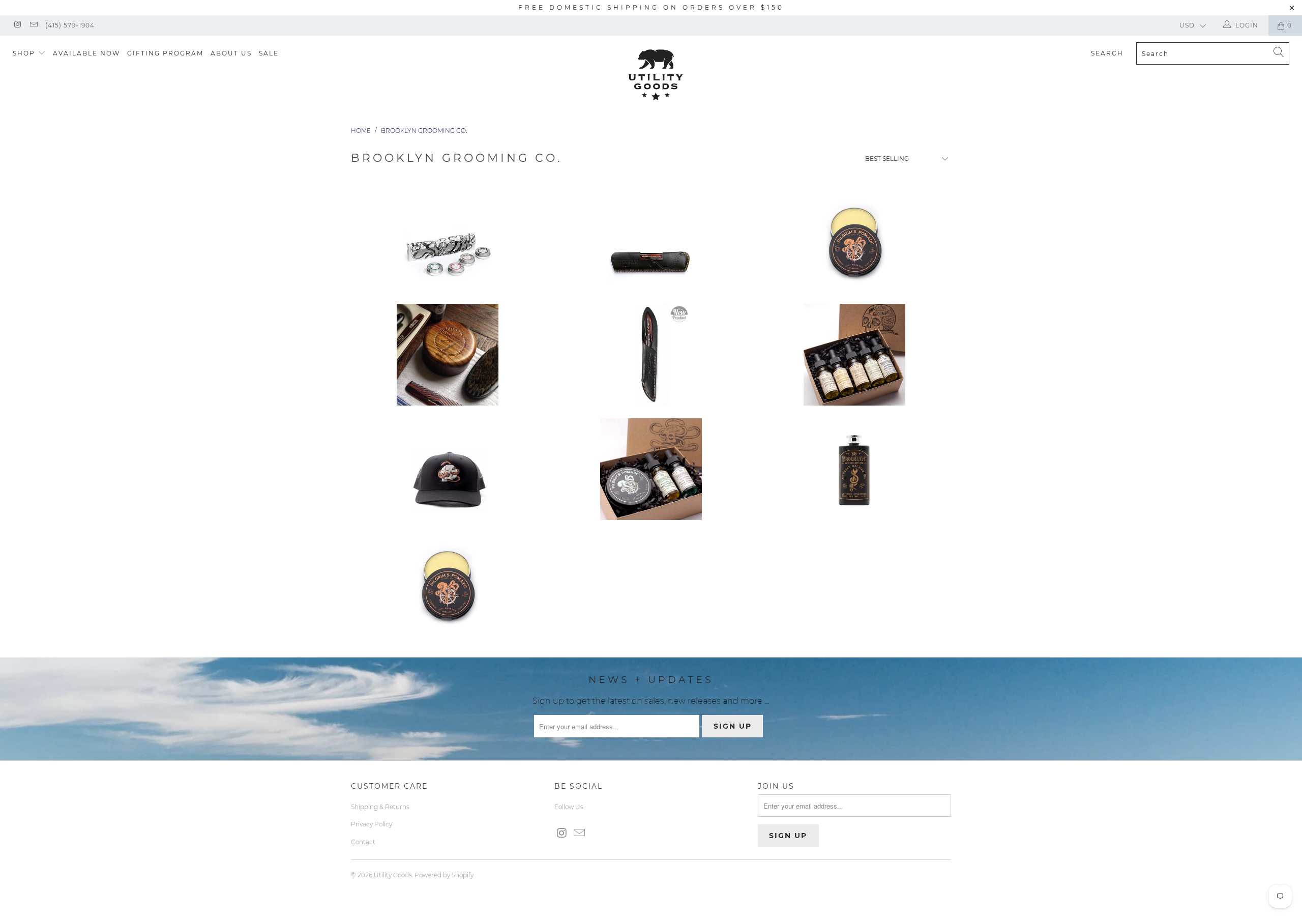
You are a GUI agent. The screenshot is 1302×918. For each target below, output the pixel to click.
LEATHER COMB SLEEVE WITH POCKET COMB (651, 240)
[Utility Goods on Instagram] (17, 25)
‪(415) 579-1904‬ (70, 25)
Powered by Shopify (444, 875)
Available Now (86, 53)
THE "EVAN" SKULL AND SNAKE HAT (447, 469)
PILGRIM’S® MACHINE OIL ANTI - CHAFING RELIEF (854, 469)
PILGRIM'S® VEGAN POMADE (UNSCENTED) (854, 240)
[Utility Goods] (656, 75)
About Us (231, 53)
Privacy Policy (371, 824)
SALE (269, 53)
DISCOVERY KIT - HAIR (651, 469)
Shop (25, 53)
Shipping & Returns (380, 807)
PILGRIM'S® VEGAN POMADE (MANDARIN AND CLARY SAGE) (447, 584)
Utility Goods (393, 875)
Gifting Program (165, 53)
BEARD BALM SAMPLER (447, 240)
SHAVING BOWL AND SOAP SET (447, 355)
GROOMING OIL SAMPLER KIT (854, 355)
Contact (363, 842)
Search (1107, 53)
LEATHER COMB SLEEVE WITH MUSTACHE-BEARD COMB (651, 355)
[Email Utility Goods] (32, 25)
